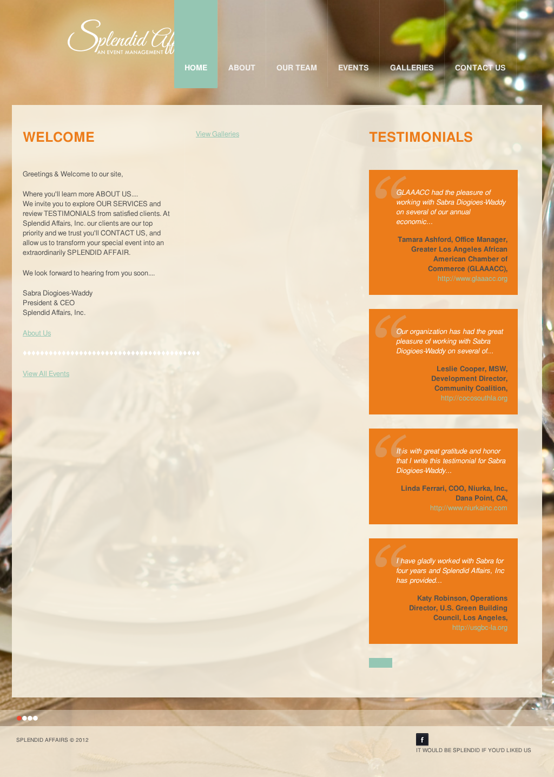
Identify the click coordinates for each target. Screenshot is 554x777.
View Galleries (217, 134)
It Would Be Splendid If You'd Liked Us (473, 750)
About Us (37, 333)
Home (195, 68)
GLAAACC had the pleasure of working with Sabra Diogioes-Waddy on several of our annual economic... (450, 207)
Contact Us (480, 68)
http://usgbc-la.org (479, 627)
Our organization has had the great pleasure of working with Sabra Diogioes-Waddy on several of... (449, 341)
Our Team (296, 68)
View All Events (46, 374)
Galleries (412, 68)
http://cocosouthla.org (474, 398)
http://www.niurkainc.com (468, 508)
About (241, 68)
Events (353, 68)
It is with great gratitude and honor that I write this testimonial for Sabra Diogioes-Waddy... (450, 461)
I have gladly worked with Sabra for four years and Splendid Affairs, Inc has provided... (450, 571)
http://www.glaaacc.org (472, 278)
